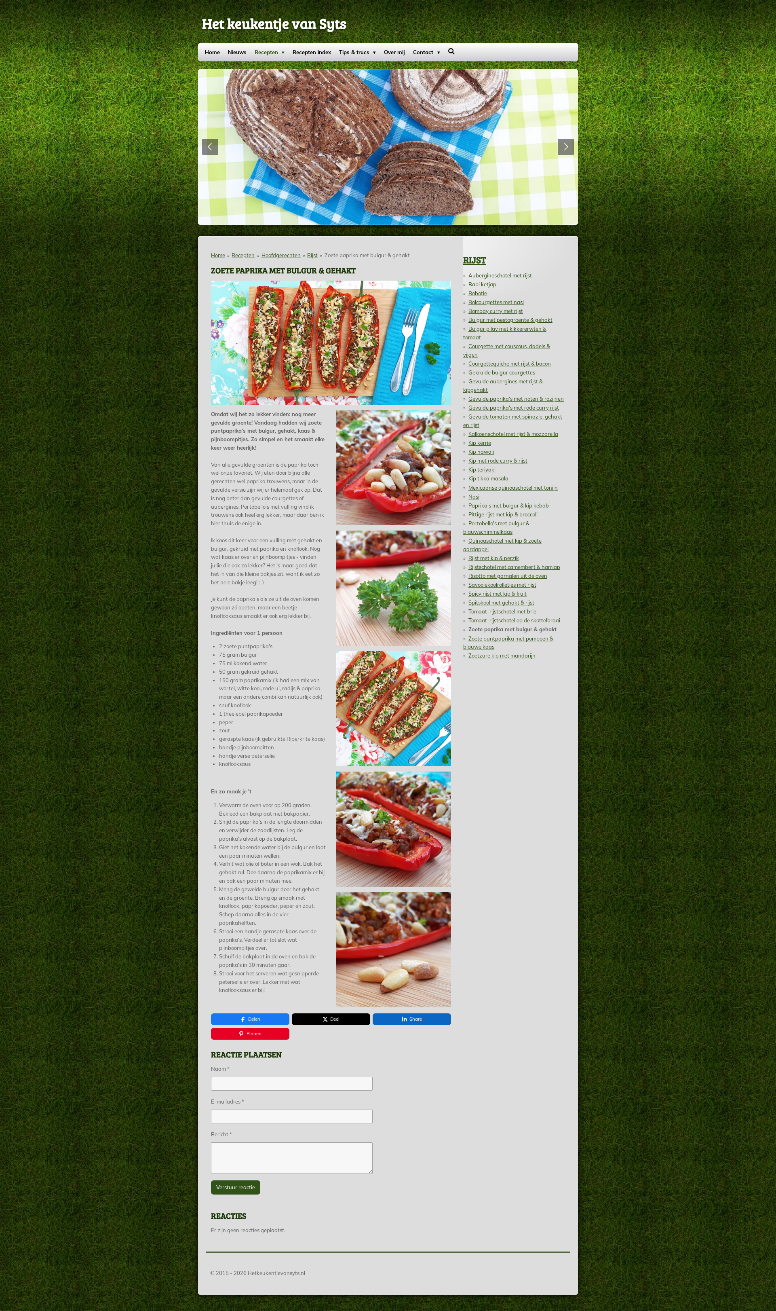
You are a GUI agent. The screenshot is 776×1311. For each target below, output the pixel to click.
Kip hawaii (481, 451)
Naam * (220, 1069)
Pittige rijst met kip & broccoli (503, 514)
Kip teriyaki (482, 469)
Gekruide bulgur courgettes (501, 372)
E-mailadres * (227, 1101)
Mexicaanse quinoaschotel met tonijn (513, 487)
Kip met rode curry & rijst (497, 460)
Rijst (312, 255)
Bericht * (221, 1134)
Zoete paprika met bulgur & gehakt (367, 255)
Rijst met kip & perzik (493, 558)
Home (218, 255)
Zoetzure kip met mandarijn (502, 655)
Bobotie (477, 293)
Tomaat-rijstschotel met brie (502, 611)
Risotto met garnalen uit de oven (507, 576)
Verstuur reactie (235, 1187)
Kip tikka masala (488, 478)
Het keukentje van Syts (274, 23)
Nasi (473, 496)
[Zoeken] (452, 51)
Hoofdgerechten (281, 255)
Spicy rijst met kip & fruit (497, 593)
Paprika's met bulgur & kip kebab (508, 505)
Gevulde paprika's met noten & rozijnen (516, 398)
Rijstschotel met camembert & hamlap (514, 567)
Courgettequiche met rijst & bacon (509, 363)
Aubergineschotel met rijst (500, 275)
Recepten (243, 255)
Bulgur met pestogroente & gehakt (510, 320)
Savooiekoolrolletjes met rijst (502, 584)
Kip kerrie (479, 443)
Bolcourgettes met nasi (496, 302)
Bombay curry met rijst (495, 311)
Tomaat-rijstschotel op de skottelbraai (514, 620)
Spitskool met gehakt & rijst (501, 602)
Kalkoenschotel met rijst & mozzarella (513, 434)
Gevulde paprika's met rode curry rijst (513, 407)
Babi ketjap (482, 284)
